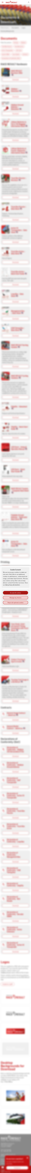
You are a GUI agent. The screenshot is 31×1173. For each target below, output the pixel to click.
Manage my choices (15, 598)
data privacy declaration (12, 585)
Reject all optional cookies (16, 602)
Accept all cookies (15, 593)
